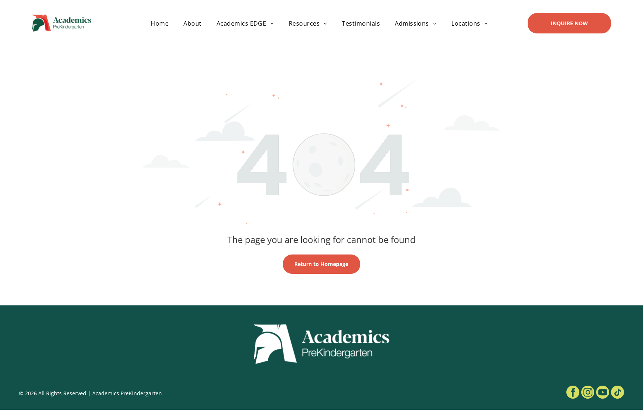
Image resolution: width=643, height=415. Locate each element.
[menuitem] (159, 23)
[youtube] (602, 393)
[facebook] (572, 393)
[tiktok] (617, 393)
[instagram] (587, 393)
